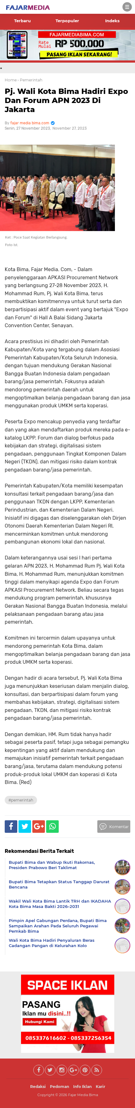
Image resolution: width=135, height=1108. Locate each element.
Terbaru (22, 20)
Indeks (112, 20)
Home (11, 80)
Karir (100, 1086)
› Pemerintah (30, 80)
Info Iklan (82, 1086)
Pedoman (59, 1086)
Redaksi (38, 1086)
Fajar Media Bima (83, 1095)
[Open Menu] (127, 7)
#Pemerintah (20, 800)
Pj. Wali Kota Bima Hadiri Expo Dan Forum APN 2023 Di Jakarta (66, 100)
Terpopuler (67, 20)
